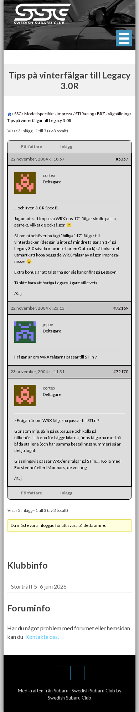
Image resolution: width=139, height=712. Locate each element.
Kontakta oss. (42, 636)
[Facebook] (62, 673)
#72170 (120, 371)
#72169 (120, 308)
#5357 (122, 159)
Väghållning (118, 113)
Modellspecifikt (39, 113)
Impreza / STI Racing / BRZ (81, 113)
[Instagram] (77, 673)
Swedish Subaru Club (94, 690)
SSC (17, 113)
